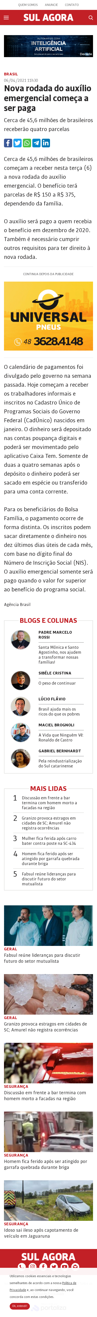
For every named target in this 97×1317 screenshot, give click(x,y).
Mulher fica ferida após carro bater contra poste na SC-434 (49, 841)
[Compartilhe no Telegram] (36, 143)
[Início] (48, 20)
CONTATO (72, 5)
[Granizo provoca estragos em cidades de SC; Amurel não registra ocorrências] (48, 994)
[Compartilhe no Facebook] (8, 143)
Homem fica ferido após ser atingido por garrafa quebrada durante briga (51, 859)
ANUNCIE (51, 5)
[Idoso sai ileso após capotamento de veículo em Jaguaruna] (48, 1200)
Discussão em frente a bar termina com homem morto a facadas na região (49, 803)
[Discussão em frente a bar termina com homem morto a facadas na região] (48, 1063)
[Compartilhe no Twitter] (17, 143)
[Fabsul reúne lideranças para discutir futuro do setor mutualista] (48, 925)
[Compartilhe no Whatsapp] (27, 143)
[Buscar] (91, 17)
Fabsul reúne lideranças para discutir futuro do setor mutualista (49, 879)
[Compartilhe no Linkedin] (46, 143)
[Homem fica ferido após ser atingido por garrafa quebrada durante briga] (48, 1132)
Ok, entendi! (19, 1306)
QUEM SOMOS (28, 5)
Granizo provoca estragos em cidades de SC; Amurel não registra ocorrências (49, 823)
